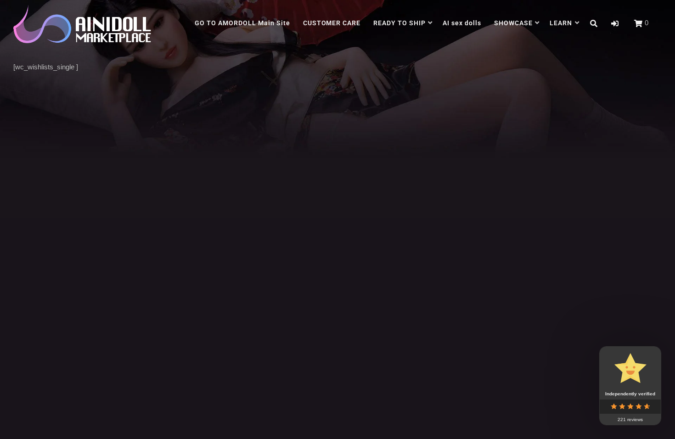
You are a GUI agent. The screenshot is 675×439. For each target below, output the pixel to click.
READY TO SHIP (399, 23)
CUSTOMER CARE (332, 23)
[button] (615, 24)
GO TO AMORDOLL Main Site (242, 23)
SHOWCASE (513, 23)
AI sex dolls (462, 23)
